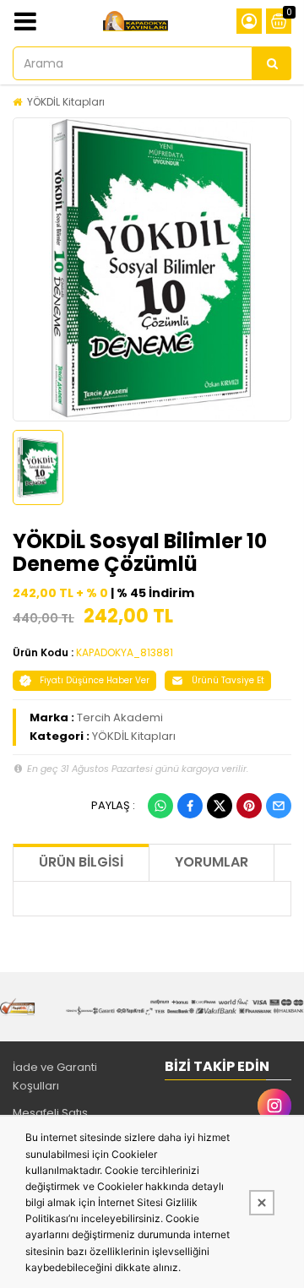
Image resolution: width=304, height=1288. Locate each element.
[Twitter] (219, 805)
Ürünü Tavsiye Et (228, 680)
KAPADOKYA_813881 (124, 652)
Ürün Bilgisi (81, 862)
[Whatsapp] (160, 805)
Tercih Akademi (120, 717)
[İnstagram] (274, 1105)
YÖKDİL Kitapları (66, 102)
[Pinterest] (249, 805)
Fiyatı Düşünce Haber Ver (94, 680)
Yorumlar (211, 862)
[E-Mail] (278, 805)
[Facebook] (190, 805)
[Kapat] (261, 1202)
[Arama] (271, 63)
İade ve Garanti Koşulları (55, 1076)
